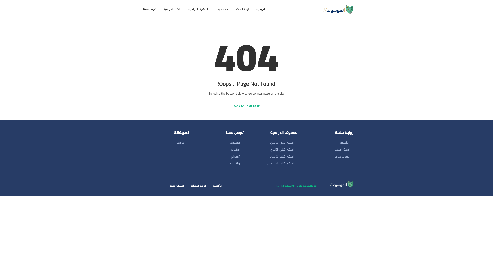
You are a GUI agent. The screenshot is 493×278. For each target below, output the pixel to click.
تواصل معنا (149, 9)
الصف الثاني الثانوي (282, 149)
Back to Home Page (246, 106)
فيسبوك (235, 142)
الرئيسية (261, 9)
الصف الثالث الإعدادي (281, 163)
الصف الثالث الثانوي (282, 156)
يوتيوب (235, 149)
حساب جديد (221, 9)
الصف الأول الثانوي (282, 142)
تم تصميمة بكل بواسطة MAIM (296, 185)
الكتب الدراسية (172, 9)
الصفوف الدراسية (198, 9)
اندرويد (181, 142)
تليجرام (235, 156)
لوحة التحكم (242, 9)
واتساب (235, 163)
